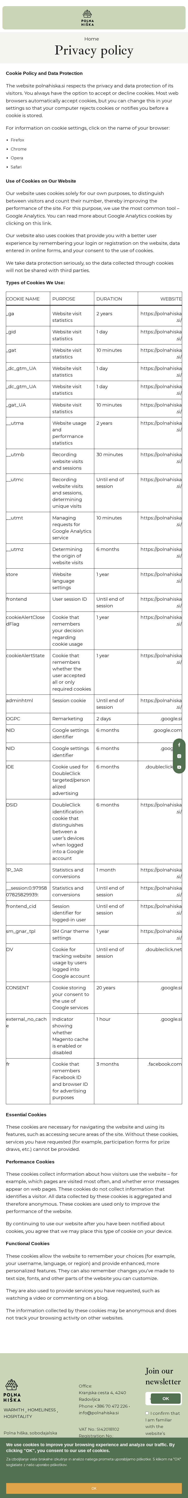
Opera (17, 158)
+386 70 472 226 (111, 1406)
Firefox (17, 140)
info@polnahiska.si (99, 1412)
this (37, 223)
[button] (8, 18)
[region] (94, 1468)
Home (91, 39)
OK (94, 1488)
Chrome (19, 149)
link (46, 223)
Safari (16, 167)
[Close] (183, 1442)
